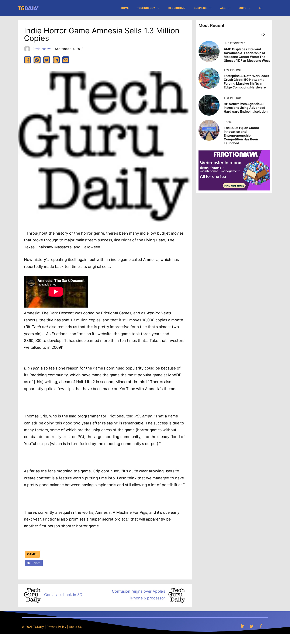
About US (75, 626)
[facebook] (27, 59)
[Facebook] (261, 626)
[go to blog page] (263, 34)
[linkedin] (56, 59)
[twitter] (46, 59)
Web (222, 8)
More (242, 8)
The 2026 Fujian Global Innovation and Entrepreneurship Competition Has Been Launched (241, 135)
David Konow (41, 48)
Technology (146, 8)
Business (200, 8)
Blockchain (176, 8)
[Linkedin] (243, 626)
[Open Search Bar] (260, 8)
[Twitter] (252, 626)
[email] (65, 59)
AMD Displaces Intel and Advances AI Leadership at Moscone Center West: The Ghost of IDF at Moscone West (247, 55)
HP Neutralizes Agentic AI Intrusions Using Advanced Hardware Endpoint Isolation (245, 107)
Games (32, 554)
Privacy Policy (56, 626)
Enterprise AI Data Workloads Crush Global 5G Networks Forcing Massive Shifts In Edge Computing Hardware (246, 81)
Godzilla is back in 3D (63, 594)
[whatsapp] (37, 59)
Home (125, 8)
